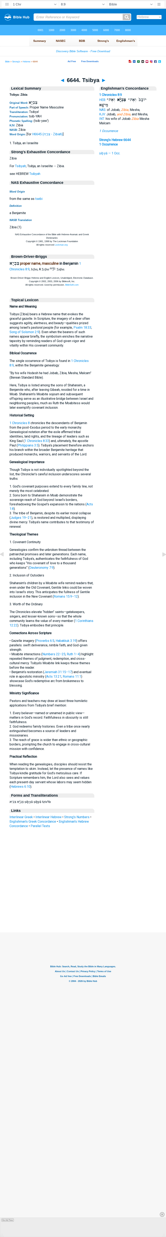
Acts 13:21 (53, 676)
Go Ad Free (7, 1220)
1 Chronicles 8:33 (36, 441)
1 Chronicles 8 (20, 423)
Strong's (16, 61)
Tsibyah (20, 166)
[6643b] (5, 563)
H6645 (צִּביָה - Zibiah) (47, 134)
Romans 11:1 (72, 676)
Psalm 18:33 (82, 327)
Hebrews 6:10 (20, 787)
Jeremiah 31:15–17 (58, 672)
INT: (102, 119)
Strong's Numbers (76, 817)
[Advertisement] (83, 907)
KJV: (102, 114)
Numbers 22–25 (53, 654)
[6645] (161, 563)
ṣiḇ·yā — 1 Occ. (109, 153)
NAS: (102, 110)
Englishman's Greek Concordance (33, 821)
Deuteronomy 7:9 (41, 568)
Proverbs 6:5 (45, 641)
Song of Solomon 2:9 (24, 332)
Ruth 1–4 (73, 654)
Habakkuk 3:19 (66, 641)
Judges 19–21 (21, 518)
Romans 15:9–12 (66, 596)
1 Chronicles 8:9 (110, 95)
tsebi (39, 199)
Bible (7, 61)
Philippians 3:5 (28, 445)
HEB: (102, 100)
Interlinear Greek (21, 817)
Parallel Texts (40, 826)
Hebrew (26, 61)
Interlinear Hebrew (48, 817)
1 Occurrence (108, 131)
